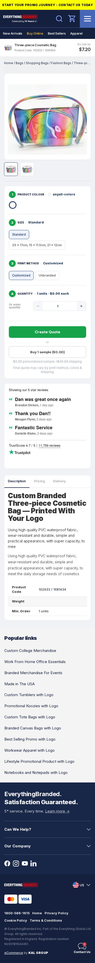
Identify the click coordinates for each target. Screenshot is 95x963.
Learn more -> (57, 811)
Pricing (39, 481)
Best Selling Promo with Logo (29, 739)
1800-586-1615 (17, 913)
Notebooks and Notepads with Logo (36, 772)
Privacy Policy (56, 913)
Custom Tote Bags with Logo (29, 717)
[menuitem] (13, 33)
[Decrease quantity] (38, 306)
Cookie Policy (15, 920)
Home (8, 63)
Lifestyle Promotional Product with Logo (39, 761)
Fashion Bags (61, 63)
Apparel (76, 33)
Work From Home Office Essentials (35, 661)
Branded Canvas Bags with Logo (32, 728)
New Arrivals (12, 33)
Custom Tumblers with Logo (28, 694)
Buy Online (35, 33)
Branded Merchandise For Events (33, 672)
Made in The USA (19, 683)
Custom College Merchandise (30, 650)
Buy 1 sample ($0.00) (47, 352)
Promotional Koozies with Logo (31, 705)
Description (17, 481)
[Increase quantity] (81, 306)
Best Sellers (57, 33)
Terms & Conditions (46, 920)
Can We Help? (17, 829)
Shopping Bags (37, 63)
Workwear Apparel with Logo (29, 750)
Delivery (59, 481)
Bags (19, 63)
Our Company (17, 846)
